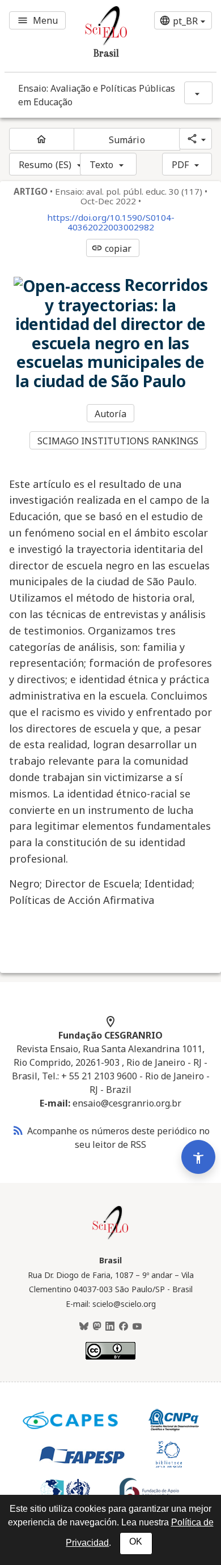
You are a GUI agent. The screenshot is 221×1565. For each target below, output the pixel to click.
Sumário (127, 140)
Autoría (111, 414)
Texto (102, 164)
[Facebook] (123, 1326)
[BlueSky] (83, 1326)
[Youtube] (137, 1326)
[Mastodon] (97, 1326)
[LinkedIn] (109, 1326)
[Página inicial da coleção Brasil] (110, 1238)
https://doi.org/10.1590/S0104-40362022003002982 (111, 222)
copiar (111, 248)
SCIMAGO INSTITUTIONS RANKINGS (118, 441)
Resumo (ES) (45, 164)
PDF (180, 164)
